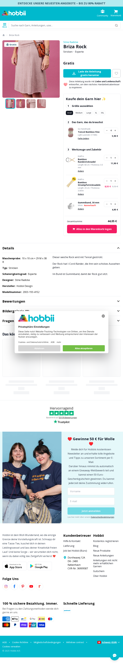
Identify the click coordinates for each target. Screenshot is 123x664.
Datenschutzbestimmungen (102, 517)
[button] (116, 13)
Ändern (81, 171)
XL (96, 113)
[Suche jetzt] (116, 25)
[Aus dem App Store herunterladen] (14, 566)
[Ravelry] (39, 586)
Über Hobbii (100, 576)
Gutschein (98, 571)
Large (88, 113)
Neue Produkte (101, 550)
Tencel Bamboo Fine (89, 132)
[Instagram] (6, 586)
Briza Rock (14, 35)
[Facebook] (14, 586)
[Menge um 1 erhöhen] (115, 130)
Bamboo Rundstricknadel (87, 160)
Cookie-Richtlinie (20, 642)
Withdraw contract (75, 642)
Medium (79, 113)
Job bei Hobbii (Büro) (75, 550)
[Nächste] (56, 69)
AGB (4, 642)
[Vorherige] (6, 69)
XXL (102, 113)
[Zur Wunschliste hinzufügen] (116, 73)
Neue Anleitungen (103, 555)
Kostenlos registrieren (105, 541)
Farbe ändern (83, 138)
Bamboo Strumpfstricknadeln (89, 183)
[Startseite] (3, 35)
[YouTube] (31, 586)
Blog (95, 546)
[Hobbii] (14, 13)
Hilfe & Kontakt (71, 541)
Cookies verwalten (11, 646)
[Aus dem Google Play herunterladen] (40, 566)
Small (69, 113)
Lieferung (68, 546)
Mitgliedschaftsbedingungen (47, 642)
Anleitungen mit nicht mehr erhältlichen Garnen (105, 563)
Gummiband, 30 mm (88, 202)
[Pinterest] (22, 586)
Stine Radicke (70, 42)
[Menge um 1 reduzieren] (106, 130)
